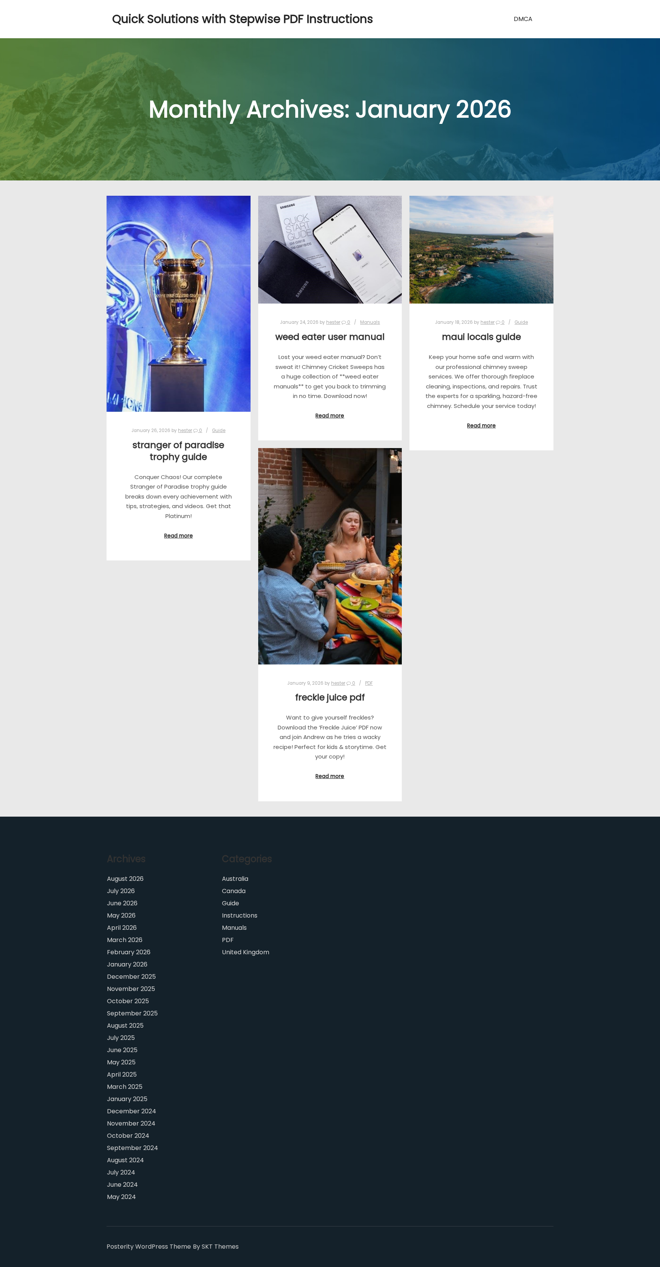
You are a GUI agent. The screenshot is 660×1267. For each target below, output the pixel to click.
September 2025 (132, 1013)
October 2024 (128, 1135)
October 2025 (128, 1001)
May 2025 (121, 1062)
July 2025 (121, 1037)
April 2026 (122, 927)
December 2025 (131, 976)
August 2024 (125, 1160)
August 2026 (125, 878)
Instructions (239, 915)
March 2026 (124, 940)
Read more (178, 535)
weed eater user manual (330, 336)
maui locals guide (481, 336)
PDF (369, 683)
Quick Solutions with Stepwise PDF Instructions (150, 19)
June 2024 (122, 1184)
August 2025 (125, 1025)
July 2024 (121, 1172)
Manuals (370, 322)
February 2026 (128, 952)
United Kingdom (245, 952)
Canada (234, 891)
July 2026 (121, 891)
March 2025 (124, 1086)
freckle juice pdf (330, 697)
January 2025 (127, 1099)
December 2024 (131, 1111)
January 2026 (127, 964)
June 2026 (122, 903)
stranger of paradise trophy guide (178, 451)
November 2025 (131, 988)
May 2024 (121, 1196)
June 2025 (122, 1050)
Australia (235, 878)
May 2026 (121, 915)
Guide (218, 430)
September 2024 (132, 1148)
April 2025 (122, 1074)
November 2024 (131, 1123)
